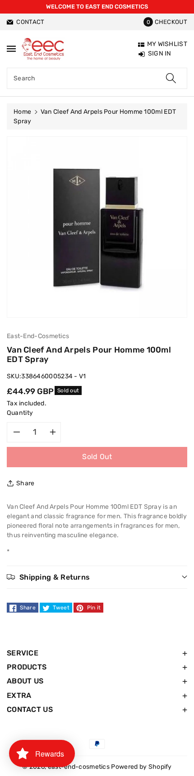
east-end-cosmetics (79, 767)
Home (22, 112)
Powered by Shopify (141, 767)
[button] (165, 22)
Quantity (20, 413)
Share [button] (25, 483)
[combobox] (97, 78)
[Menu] (11, 48)
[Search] (171, 78)
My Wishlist (167, 44)
